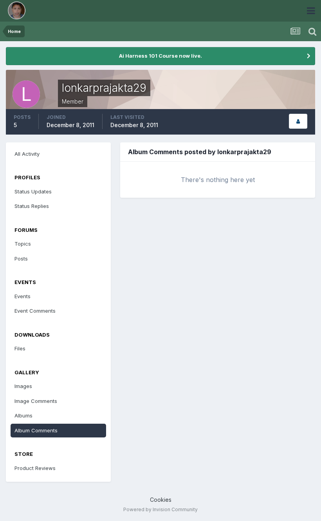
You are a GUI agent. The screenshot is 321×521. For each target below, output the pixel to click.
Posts (21, 258)
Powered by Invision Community (160, 509)
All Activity (27, 154)
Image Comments (35, 401)
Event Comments (35, 311)
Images (23, 386)
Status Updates (33, 191)
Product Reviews (35, 468)
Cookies (160, 499)
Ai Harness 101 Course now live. (160, 56)
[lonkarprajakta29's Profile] (298, 121)
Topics (22, 243)
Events (22, 296)
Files (19, 348)
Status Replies (31, 206)
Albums (23, 415)
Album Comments (36, 430)
